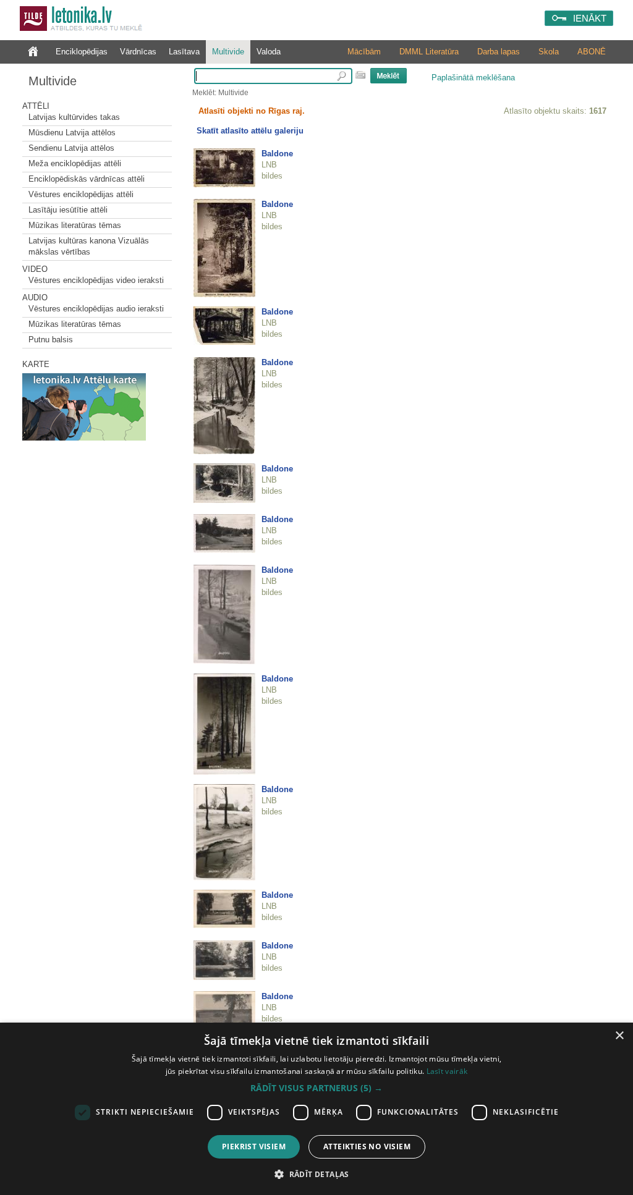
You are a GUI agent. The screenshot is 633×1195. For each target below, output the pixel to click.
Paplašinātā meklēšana (473, 77)
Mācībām (364, 51)
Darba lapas (498, 51)
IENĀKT (589, 18)
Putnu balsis (50, 339)
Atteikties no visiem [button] (366, 1146)
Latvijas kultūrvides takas (74, 117)
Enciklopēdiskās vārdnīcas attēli (86, 179)
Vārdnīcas (138, 51)
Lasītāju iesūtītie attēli (68, 209)
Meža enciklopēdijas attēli (74, 163)
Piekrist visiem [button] (254, 1146)
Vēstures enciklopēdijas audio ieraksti (96, 308)
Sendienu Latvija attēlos (71, 148)
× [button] (619, 1036)
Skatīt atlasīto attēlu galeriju (250, 130)
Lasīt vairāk (447, 1071)
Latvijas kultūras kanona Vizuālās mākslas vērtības (88, 246)
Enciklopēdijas (82, 51)
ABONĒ (591, 51)
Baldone (277, 153)
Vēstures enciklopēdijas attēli (81, 194)
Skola (548, 51)
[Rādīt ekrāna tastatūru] (360, 75)
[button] (316, 1088)
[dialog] (316, 1109)
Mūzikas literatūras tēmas (74, 225)
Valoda (269, 51)
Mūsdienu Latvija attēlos (72, 132)
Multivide (228, 51)
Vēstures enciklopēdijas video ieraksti (96, 280)
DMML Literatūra (429, 51)
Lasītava (184, 51)
